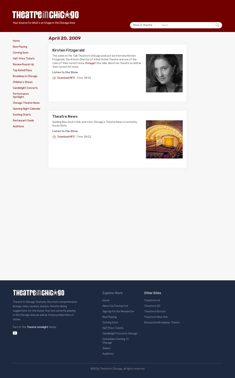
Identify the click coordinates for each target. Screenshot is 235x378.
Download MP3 (66, 77)
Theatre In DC (152, 306)
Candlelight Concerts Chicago (120, 333)
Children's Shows (23, 82)
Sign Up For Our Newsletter (118, 311)
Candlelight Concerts (25, 88)
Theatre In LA (152, 300)
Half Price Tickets (113, 328)
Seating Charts (22, 114)
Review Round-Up (23, 64)
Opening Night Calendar (26, 108)
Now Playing (20, 46)
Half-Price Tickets (24, 58)
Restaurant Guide (23, 120)
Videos (106, 348)
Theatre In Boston (155, 311)
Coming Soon (20, 52)
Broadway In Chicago (25, 76)
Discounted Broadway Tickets (162, 322)
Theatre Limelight (37, 327)
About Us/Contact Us (115, 306)
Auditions (18, 126)
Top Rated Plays (22, 70)
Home (16, 40)
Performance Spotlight (21, 95)
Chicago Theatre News (26, 102)
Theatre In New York (156, 317)
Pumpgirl (90, 63)
